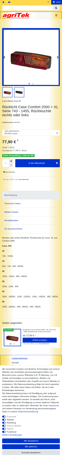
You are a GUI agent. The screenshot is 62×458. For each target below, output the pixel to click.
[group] (12, 337)
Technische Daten (12, 203)
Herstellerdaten (11, 220)
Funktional (11, 432)
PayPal (10, 429)
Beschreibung (10, 195)
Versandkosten (23, 179)
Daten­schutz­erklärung (28, 411)
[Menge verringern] (11, 165)
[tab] (31, 195)
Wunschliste (10, 172)
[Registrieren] (10, 2)
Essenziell (11, 416)
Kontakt (15, 362)
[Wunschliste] (48, 2)
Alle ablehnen (31, 446)
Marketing (11, 423)
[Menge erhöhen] (11, 161)
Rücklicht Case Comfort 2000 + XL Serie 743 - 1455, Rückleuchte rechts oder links (39, 330)
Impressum (54, 405)
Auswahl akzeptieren (31, 452)
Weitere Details (11, 212)
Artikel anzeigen (39, 340)
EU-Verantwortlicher (13, 229)
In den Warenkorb (37, 163)
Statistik (10, 419)
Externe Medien (14, 426)
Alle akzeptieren (31, 441)
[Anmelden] (3, 2)
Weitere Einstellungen (12, 435)
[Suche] (56, 8)
